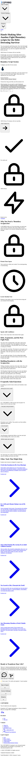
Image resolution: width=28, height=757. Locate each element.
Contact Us (6, 726)
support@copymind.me (10, 732)
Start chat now (4, 678)
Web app (5, 719)
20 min (10, 79)
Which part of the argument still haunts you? (13, 88)
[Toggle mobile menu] (1, 31)
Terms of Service (7, 740)
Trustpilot (3, 218)
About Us (5, 725)
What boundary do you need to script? (12, 84)
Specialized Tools (7, 728)
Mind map (11, 678)
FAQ (4, 737)
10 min (2, 79)
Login (2, 29)
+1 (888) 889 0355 (9, 730)
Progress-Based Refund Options (10, 742)
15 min (6, 79)
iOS (4, 718)
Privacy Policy (6, 739)
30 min (14, 79)
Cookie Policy (6, 741)
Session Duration (4, 77)
